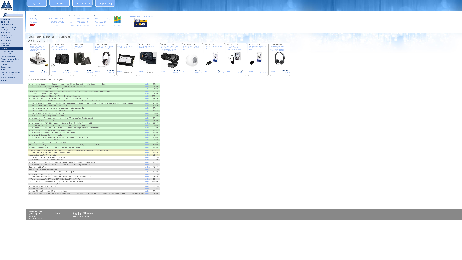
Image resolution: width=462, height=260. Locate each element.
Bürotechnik (5, 22)
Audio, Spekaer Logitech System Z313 (80, 47)
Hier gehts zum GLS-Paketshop (141, 16)
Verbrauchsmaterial (7, 75)
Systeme (36, 3)
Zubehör (4, 83)
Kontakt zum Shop (35, 213)
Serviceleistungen (7, 62)
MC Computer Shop (102, 19)
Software (4, 64)
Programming (105, 3)
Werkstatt (4, 80)
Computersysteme (7, 25)
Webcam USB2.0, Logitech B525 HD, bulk (146, 47)
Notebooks (59, 3)
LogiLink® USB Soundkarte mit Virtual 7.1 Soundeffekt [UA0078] (257, 48)
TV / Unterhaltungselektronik (10, 72)
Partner (57, 213)
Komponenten (5, 43)
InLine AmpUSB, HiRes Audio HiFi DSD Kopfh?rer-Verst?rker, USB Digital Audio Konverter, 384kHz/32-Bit (38, 48)
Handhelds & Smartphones (10, 38)
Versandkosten (33, 215)
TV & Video (7, 54)
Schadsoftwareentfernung (81, 216)
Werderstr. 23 (100, 22)
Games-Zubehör (6, 35)
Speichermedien (6, 67)
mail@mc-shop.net (82, 25)
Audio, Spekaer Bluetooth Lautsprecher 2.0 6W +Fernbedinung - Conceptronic (59, 48)
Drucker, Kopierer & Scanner (10, 30)
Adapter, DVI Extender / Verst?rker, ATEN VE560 (125, 47)
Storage (3, 70)
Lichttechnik (5, 46)
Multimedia (4, 48)
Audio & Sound (8, 51)
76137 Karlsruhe (101, 25)
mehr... (32, 72)
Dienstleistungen (82, 3)
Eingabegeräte (6, 32)
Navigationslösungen (8, 56)
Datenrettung (77, 215)
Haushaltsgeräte (6, 40)
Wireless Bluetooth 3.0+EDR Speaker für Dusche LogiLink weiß (191, 48)
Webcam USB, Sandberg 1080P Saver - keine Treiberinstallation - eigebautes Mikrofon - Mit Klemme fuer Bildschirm (170, 48)
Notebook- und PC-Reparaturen (83, 213)
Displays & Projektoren (8, 27)
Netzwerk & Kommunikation (10, 59)
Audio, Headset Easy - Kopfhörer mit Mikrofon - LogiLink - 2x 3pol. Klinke (234, 48)
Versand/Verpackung (8, 77)
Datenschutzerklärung (36, 218)
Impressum (32, 217)
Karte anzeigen (117, 25)
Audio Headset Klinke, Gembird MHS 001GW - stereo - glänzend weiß (104, 48)
